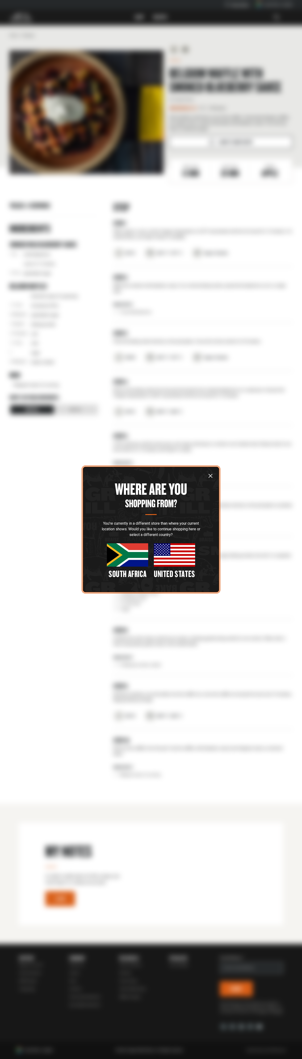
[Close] (210, 476)
